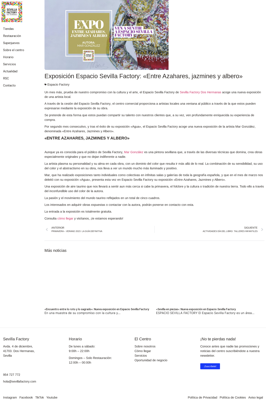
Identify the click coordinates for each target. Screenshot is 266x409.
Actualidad (10, 71)
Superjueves (11, 43)
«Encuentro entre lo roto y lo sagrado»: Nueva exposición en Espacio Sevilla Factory (96, 309)
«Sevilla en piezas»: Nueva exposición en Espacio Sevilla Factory (196, 309)
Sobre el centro (13, 50)
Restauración (12, 36)
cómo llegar (65, 218)
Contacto (9, 85)
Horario (8, 57)
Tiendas (8, 29)
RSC (6, 78)
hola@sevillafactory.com (19, 381)
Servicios (9, 64)
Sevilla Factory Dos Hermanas (200, 92)
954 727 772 (11, 374)
